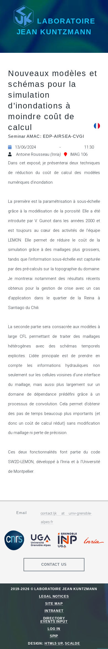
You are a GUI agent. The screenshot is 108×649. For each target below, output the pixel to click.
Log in (54, 628)
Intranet (54, 610)
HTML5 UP (54, 643)
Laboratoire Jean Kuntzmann (56, 26)
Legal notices (54, 596)
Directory (54, 618)
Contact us (54, 564)
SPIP (54, 636)
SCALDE (72, 643)
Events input (54, 621)
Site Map (54, 603)
